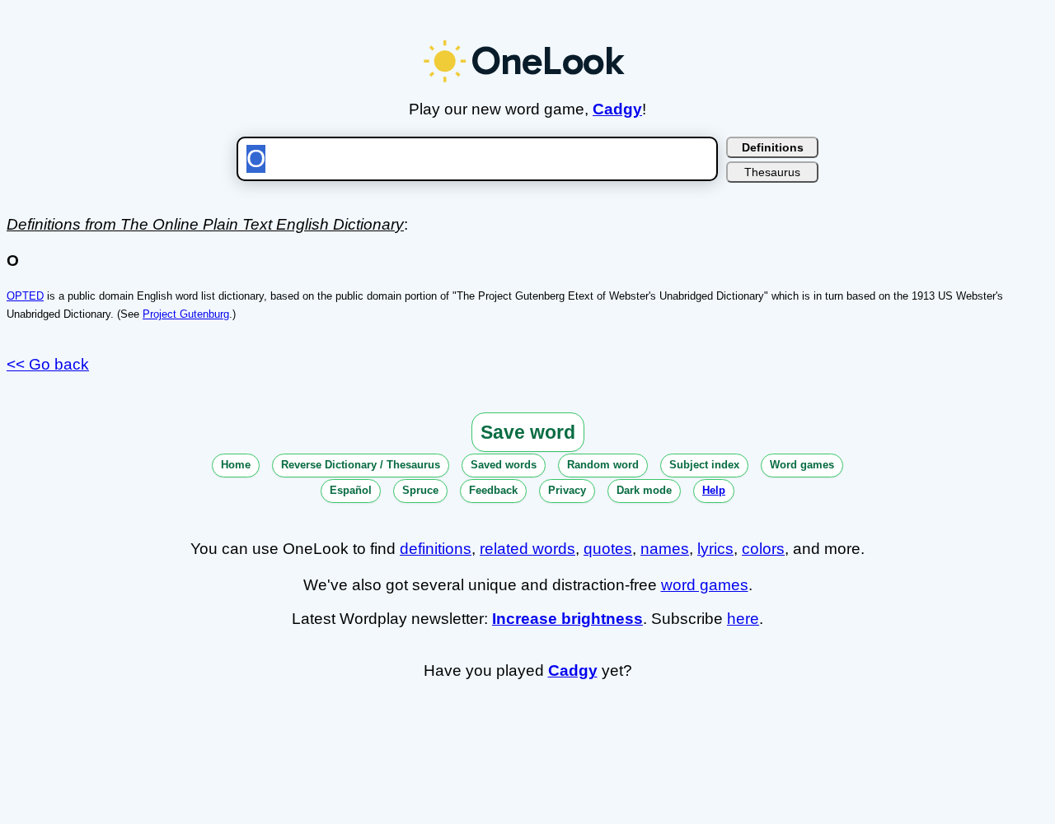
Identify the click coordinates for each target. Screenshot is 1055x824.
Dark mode (644, 490)
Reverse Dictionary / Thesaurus (360, 465)
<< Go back (48, 364)
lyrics (715, 548)
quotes (608, 548)
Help (713, 490)
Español (351, 490)
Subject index (704, 465)
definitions (435, 548)
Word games (802, 465)
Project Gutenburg (186, 314)
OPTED (25, 296)
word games (704, 585)
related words (527, 548)
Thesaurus (772, 172)
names (664, 548)
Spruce (420, 490)
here (743, 618)
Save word (528, 432)
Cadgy (617, 109)
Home (236, 465)
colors (763, 548)
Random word (603, 465)
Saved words (504, 465)
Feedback (493, 490)
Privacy (567, 490)
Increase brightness (567, 618)
